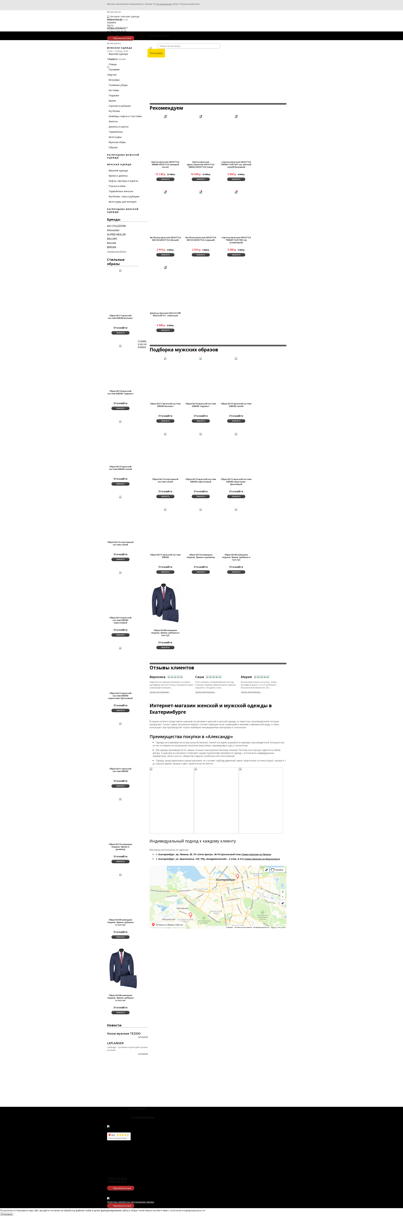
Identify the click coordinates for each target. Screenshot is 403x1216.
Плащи (113, 64)
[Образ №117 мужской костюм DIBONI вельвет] (165, 358)
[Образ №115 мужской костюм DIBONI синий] (236, 358)
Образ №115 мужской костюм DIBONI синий (236, 405)
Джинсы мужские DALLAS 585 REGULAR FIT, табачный (165, 314)
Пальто (113, 59)
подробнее (143, 1036)
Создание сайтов (10, 1211)
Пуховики (114, 69)
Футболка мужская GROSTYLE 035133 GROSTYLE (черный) (200, 238)
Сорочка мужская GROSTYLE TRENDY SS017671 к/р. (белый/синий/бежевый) (236, 164)
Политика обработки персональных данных (130, 1201)
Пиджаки (114, 95)
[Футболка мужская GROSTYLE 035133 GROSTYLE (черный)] (200, 192)
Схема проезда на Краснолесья (262, 858)
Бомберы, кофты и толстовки (125, 116)
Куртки (112, 74)
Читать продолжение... (160, 692)
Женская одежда (119, 164)
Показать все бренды (116, 251)
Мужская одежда (119, 47)
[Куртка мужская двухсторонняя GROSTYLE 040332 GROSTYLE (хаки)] (200, 116)
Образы (113, 147)
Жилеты (113, 121)
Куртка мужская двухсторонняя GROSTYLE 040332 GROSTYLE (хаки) (200, 164)
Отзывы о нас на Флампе (142, 343)
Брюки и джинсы (118, 175)
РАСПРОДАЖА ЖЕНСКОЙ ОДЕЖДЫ (123, 210)
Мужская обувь (117, 142)
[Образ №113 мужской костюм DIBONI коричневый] (200, 433)
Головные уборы (118, 85)
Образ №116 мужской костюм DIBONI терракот (200, 405)
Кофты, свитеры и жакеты (123, 180)
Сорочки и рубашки (120, 105)
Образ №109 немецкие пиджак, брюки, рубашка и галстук (236, 557)
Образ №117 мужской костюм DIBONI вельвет (120, 316)
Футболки (114, 111)
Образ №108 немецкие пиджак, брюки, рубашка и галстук (165, 633)
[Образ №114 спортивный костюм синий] (165, 433)
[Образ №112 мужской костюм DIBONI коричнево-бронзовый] (236, 433)
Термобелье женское (121, 191)
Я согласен (6, 1214)
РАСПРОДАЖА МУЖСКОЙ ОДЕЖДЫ (123, 156)
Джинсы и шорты (118, 126)
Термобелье (116, 131)
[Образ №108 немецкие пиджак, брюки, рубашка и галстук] (165, 603)
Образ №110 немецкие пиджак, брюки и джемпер (201, 556)
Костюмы (114, 90)
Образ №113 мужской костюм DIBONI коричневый (200, 480)
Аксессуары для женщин (122, 201)
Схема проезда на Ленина (256, 854)
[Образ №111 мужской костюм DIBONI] (165, 509)
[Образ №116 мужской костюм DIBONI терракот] (200, 358)
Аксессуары (115, 136)
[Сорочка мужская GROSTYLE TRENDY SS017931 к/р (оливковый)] (236, 192)
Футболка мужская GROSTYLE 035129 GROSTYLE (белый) (165, 238)
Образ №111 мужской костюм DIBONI (165, 556)
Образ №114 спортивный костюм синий (165, 480)
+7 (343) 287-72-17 (117, 1181)
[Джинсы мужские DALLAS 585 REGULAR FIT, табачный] (165, 267)
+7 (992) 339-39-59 (117, 1178)
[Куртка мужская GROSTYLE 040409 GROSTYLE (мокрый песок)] (165, 116)
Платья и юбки (117, 186)
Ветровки (114, 79)
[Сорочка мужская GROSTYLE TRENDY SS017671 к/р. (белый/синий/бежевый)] (236, 116)
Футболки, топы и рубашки (124, 196)
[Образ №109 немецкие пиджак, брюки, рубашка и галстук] (236, 509)
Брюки (112, 100)
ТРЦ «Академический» (142, 1117)
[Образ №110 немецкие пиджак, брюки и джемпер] (200, 509)
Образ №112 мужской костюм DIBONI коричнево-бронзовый (236, 482)
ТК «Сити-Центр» (164, 4)
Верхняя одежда (118, 53)
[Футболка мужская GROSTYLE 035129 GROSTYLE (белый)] (165, 192)
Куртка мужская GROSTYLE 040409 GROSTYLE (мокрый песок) (165, 164)
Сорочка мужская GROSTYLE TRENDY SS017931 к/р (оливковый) (236, 240)
